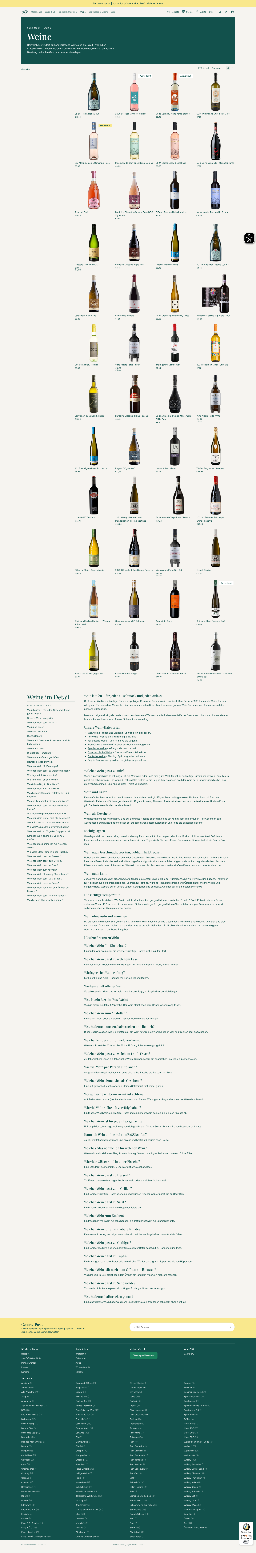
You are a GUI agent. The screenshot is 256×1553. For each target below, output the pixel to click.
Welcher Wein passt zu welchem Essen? (48, 770)
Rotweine (93, 736)
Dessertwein (28, 1487)
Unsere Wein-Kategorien (40, 718)
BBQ (25, 1410)
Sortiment (34, 28)
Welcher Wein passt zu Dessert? (44, 856)
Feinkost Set (83, 1401)
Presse (24, 1367)
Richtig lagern (34, 735)
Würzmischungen (194, 1509)
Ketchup (81, 1500)
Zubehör (190, 1514)
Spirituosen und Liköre (197, 1405)
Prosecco (136, 1428)
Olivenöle (136, 1392)
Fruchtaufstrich (85, 1414)
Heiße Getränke (85, 1469)
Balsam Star (29, 1428)
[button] (217, 68)
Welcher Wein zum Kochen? (42, 869)
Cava (25, 1464)
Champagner (29, 1469)
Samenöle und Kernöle (142, 1496)
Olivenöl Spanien (139, 1387)
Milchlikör (82, 1523)
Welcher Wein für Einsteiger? (42, 766)
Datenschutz (82, 1358)
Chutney (27, 1473)
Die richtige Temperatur (39, 752)
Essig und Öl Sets (86, 1383)
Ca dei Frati (28, 1455)
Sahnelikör (137, 1482)
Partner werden (28, 1362)
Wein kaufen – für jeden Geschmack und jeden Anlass (48, 712)
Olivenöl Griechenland (88, 1536)
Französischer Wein (87, 1410)
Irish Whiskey (84, 1487)
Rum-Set (136, 1473)
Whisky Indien (192, 1482)
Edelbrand (28, 1505)
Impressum (81, 1353)
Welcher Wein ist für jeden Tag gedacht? (48, 831)
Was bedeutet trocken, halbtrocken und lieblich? (48, 795)
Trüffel (189, 1419)
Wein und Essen (35, 727)
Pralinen (136, 1419)
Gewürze (82, 1432)
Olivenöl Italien (138, 1383)
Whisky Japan (192, 1487)
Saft (133, 1478)
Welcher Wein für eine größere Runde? (48, 874)
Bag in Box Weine (32, 1414)
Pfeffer (135, 1405)
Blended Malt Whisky (33, 1441)
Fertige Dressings (86, 1405)
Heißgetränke (84, 1473)
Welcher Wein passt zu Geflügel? (44, 878)
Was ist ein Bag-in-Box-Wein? (43, 784)
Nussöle (81, 1527)
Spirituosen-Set (193, 1410)
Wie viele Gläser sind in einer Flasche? (47, 851)
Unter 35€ (191, 1432)
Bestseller (28, 1437)
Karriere (25, 1372)
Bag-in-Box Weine (98, 760)
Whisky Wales (192, 1505)
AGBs (78, 1362)
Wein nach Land (35, 748)
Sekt (133, 1518)
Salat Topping (138, 1487)
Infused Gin (83, 1482)
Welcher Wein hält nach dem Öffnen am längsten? (48, 889)
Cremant (27, 1482)
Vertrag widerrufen (143, 1355)
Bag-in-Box (219, 840)
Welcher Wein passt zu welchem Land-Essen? (47, 807)
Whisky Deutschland (195, 1469)
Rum (134, 1441)
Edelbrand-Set (30, 1509)
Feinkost (82, 1396)
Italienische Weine (97, 740)
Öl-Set (189, 1518)
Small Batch (137, 1536)
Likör (80, 1514)
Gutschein (82, 1464)
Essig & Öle (29, 1527)
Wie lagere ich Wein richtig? (42, 775)
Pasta (135, 1396)
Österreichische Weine (100, 752)
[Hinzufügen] (230, 106)
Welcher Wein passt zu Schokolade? (46, 895)
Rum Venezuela (139, 1469)
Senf (133, 1523)
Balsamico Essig (30, 1432)
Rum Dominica (138, 1450)
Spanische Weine (97, 748)
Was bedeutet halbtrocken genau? (45, 900)
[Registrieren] (230, 1327)
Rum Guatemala (139, 1455)
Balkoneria (28, 1419)
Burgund (27, 1450)
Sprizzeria (191, 1414)
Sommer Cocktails (195, 1392)
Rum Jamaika (138, 1459)
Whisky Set (191, 1496)
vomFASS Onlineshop (37, 1544)
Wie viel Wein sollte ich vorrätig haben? (48, 826)
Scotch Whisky (139, 1514)
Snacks (189, 1383)
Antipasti (27, 1396)
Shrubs (135, 1527)
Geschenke (83, 1423)
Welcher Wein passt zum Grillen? (44, 860)
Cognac (26, 1478)
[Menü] (251, 1523)
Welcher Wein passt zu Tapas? (43, 883)
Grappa (81, 1450)
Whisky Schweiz (193, 1491)
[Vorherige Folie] (160, 91)
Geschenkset (84, 1428)
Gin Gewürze (83, 1441)
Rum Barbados (138, 1446)
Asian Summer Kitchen (34, 1405)
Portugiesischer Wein (141, 1414)
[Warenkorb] (232, 12)
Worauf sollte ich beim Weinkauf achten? (49, 822)
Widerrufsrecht (83, 1367)
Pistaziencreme (139, 1410)
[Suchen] (220, 12)
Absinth (26, 1383)
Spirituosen (191, 1401)
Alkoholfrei (28, 1387)
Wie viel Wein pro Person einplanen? (46, 813)
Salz (133, 1491)
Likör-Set (82, 1518)
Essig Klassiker (30, 1532)
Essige (81, 1392)
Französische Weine (99, 744)
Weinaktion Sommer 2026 (198, 1441)
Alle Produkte (30, 1392)
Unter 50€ (191, 1437)
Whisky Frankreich (194, 1478)
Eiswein (26, 1518)
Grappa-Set (83, 1455)
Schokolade (138, 1509)
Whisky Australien (194, 1464)
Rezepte (25, 1353)
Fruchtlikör (83, 1419)
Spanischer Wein (194, 1396)
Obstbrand (82, 1532)
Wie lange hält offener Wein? (42, 779)
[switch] (246, 1541)
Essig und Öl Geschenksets (36, 1536)
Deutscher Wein (31, 1491)
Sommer (189, 1387)
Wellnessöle (191, 1455)
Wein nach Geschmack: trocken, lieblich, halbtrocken (48, 742)
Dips (25, 1496)
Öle (188, 1523)
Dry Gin (26, 1500)
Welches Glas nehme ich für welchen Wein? (47, 845)
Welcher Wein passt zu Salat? (42, 865)
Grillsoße (82, 1459)
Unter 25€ (191, 1428)
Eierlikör (26, 1514)
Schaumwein (138, 1500)
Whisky (190, 1459)
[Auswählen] (108, 106)
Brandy (26, 1446)
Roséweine (137, 1432)
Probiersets (137, 1423)
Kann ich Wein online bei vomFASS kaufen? (45, 837)
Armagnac (27, 1401)
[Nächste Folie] (189, 91)
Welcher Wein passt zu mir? (42, 722)
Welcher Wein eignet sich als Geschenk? (48, 818)
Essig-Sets (82, 1387)
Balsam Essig (29, 1423)
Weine (190, 1446)
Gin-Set (81, 1446)
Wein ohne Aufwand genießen (43, 757)
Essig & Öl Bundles (32, 1523)
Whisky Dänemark (194, 1473)
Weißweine (94, 732)
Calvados (27, 1459)
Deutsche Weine (96, 756)
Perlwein (135, 1401)
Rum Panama (137, 1464)
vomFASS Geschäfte (31, 1358)
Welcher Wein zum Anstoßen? (43, 788)
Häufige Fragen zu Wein (40, 761)
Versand (80, 1372)
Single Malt (137, 1532)
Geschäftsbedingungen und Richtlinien (128, 1544)
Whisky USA (191, 1500)
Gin (79, 1437)
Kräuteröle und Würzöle (89, 1509)
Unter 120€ (191, 1423)
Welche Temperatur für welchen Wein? (48, 801)
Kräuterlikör (83, 1505)
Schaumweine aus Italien (143, 1505)
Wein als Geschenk (37, 731)
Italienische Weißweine (89, 1496)
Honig (80, 1478)
